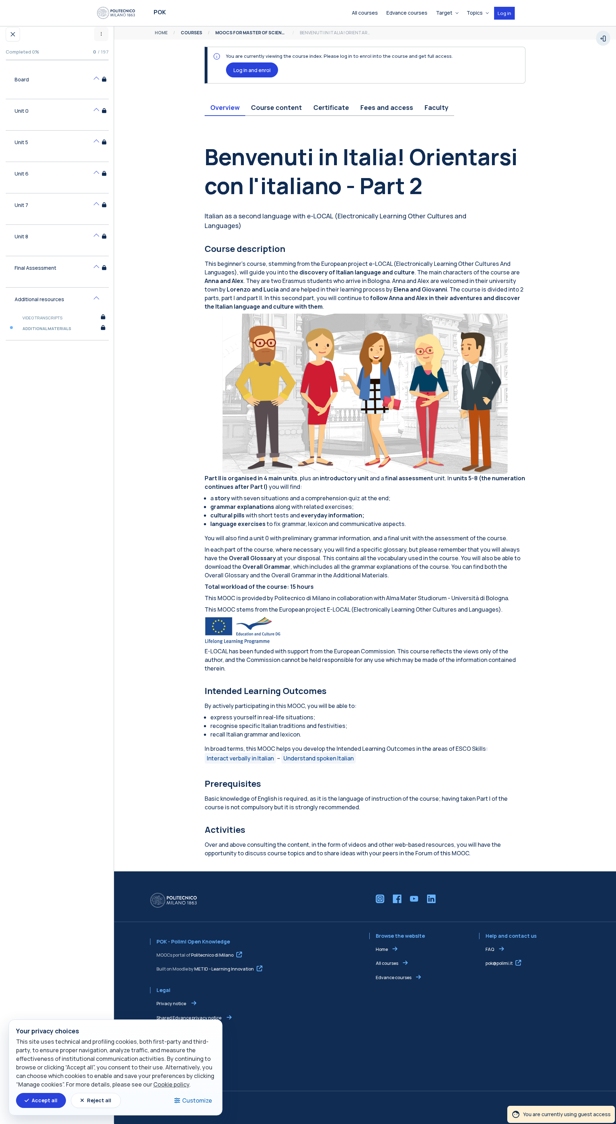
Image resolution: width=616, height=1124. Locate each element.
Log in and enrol (252, 70)
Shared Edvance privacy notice (189, 1018)
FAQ (490, 949)
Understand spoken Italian (318, 758)
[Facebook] (397, 899)
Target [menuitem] (444, 12)
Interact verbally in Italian (240, 758)
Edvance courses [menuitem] (406, 12)
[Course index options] (101, 34)
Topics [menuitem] (475, 12)
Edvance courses (393, 977)
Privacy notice (171, 1004)
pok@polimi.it (499, 963)
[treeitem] (57, 83)
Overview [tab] (225, 107)
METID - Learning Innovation (224, 969)
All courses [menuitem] (365, 12)
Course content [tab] (276, 107)
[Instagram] (380, 899)
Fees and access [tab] (386, 107)
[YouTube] (414, 899)
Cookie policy (171, 1084)
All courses (387, 963)
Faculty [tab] (436, 107)
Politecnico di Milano (212, 955)
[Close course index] (13, 34)
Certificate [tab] (331, 107)
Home (382, 949)
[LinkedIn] (431, 899)
